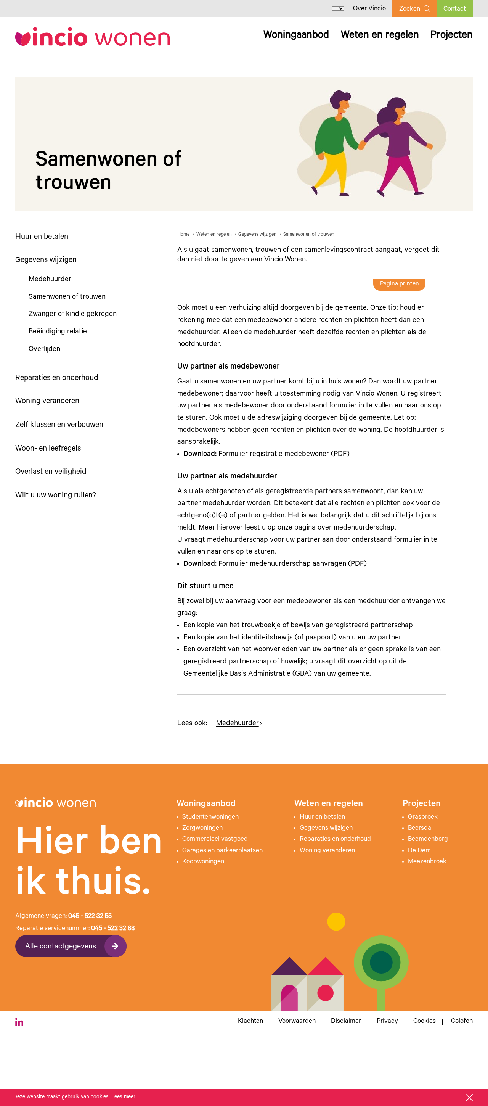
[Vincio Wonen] (92, 36)
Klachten (250, 1022)
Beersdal (420, 828)
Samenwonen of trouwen (67, 297)
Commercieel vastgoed (215, 840)
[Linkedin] (19, 1022)
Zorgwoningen (202, 828)
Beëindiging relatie (58, 332)
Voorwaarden (297, 1022)
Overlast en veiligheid (50, 472)
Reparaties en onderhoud (56, 378)
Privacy (387, 1022)
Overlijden (44, 350)
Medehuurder (50, 280)
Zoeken (409, 9)
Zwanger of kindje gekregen (73, 315)
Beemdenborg (428, 840)
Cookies (424, 1022)
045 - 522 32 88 (113, 929)
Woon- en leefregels (48, 449)
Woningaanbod (296, 36)
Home (183, 235)
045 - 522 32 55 (90, 917)
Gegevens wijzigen (46, 260)
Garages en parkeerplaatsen (222, 851)
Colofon (462, 1022)
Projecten (451, 36)
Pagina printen (399, 284)
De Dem (419, 851)
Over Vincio (369, 9)
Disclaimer (346, 1022)
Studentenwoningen (210, 817)
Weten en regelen (380, 36)
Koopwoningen (203, 862)
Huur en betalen (41, 237)
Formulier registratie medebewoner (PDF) (284, 455)
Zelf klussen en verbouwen (59, 425)
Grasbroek (423, 817)
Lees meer (123, 1098)
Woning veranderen (47, 402)
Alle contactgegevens (60, 947)
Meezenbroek (427, 862)
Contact (454, 9)
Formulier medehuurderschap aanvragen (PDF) (292, 564)
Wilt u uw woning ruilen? (55, 496)
